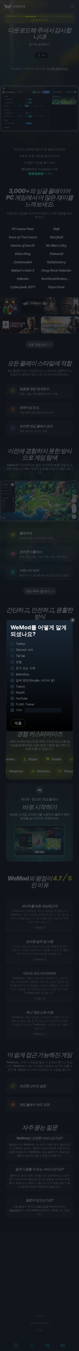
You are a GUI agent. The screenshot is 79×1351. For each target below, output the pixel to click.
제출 (18, 723)
